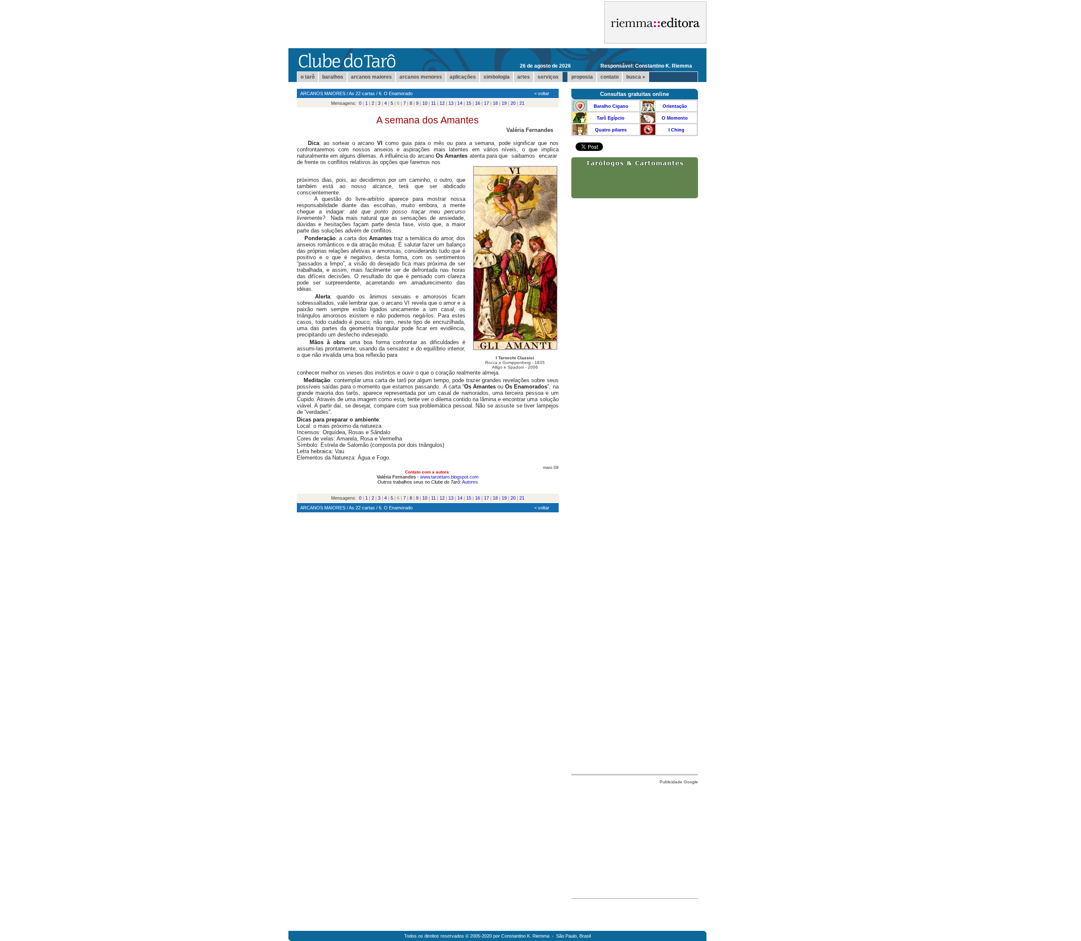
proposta (582, 77)
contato (609, 77)
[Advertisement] (634, 839)
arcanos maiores (371, 77)
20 (513, 103)
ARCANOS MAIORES (322, 93)
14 (459, 103)
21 (521, 103)
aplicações (463, 77)
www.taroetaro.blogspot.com (449, 476)
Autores (470, 481)
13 (451, 103)
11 (433, 103)
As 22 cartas (362, 93)
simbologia (496, 77)
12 (442, 103)
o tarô (308, 77)
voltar (543, 93)
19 (504, 103)
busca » (635, 77)
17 (486, 103)
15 (468, 103)
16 (477, 103)
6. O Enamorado (396, 93)
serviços (548, 77)
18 (495, 103)
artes (523, 77)
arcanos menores (420, 77)
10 (424, 103)
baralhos (332, 77)
